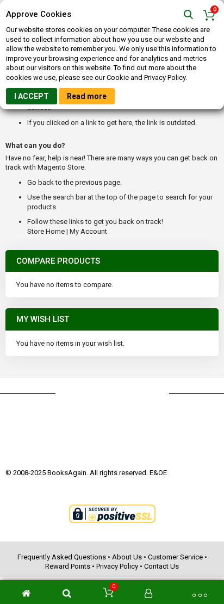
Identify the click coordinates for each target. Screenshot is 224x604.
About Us (127, 557)
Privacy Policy (117, 566)
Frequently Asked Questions (61, 557)
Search (188, 14)
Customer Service (175, 557)
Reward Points (67, 566)
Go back (40, 182)
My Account (88, 231)
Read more (87, 96)
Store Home (46, 231)
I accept (31, 96)
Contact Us (161, 566)
